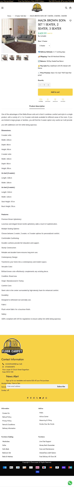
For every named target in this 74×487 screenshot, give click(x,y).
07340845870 (10, 367)
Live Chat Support (45, 441)
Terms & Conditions (8, 424)
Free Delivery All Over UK (47, 456)
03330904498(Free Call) (13, 364)
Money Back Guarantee (46, 445)
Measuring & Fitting (45, 420)
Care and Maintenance (46, 449)
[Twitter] (37, 398)
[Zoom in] (32, 22)
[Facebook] (31, 398)
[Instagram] (34, 398)
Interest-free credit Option (47, 453)
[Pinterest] (28, 398)
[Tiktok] (43, 398)
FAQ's (41, 413)
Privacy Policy (6, 421)
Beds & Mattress (7, 456)
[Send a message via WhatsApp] (70, 483)
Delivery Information (8, 428)
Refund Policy (6, 417)
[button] (70, 8)
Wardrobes (5, 441)
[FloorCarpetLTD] (37, 7)
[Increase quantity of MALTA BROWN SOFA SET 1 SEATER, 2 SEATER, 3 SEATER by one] (48, 85)
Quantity (41, 80)
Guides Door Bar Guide (46, 424)
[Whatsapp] (46, 398)
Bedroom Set (6, 453)
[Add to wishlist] (70, 20)
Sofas (4, 445)
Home (9, 16)
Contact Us (5, 413)
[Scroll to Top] (70, 476)
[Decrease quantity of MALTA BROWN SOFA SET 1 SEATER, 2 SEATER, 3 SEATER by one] (40, 85)
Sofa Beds (5, 449)
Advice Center (43, 416)
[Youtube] (40, 398)
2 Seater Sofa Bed (20, 16)
